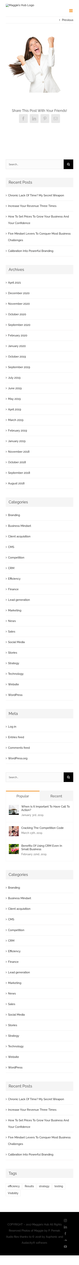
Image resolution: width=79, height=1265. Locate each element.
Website (13, 684)
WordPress (15, 695)
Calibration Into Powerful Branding (30, 251)
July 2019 (14, 377)
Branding (14, 515)
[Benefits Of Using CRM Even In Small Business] (14, 847)
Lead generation (19, 600)
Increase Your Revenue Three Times (32, 206)
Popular (22, 796)
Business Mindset (19, 526)
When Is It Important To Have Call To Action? (45, 808)
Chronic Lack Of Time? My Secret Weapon (36, 195)
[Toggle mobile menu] (71, 11)
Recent (56, 796)
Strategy (13, 663)
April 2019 (14, 409)
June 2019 (15, 388)
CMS (11, 547)
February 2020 (17, 335)
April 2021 (14, 282)
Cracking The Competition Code (42, 828)
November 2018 (19, 451)
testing (58, 1186)
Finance (13, 589)
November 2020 (19, 303)
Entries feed (16, 737)
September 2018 (19, 473)
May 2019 (14, 399)
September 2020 (19, 325)
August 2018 (16, 483)
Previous (67, 20)
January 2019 (17, 441)
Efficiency (14, 578)
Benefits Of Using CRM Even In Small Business (41, 847)
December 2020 (19, 293)
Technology (16, 674)
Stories (12, 652)
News (12, 621)
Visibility (13, 1193)
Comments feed (19, 748)
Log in (12, 726)
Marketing (14, 610)
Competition (16, 557)
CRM (11, 568)
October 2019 (17, 356)
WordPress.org (17, 758)
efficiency (14, 1186)
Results (29, 1186)
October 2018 (17, 462)
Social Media (16, 642)
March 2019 (15, 420)
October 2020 (17, 314)
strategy (44, 1186)
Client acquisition (19, 536)
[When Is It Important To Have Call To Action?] (14, 808)
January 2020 (17, 346)
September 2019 (19, 367)
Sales (11, 631)
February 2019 (17, 430)
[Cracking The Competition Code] (14, 829)
